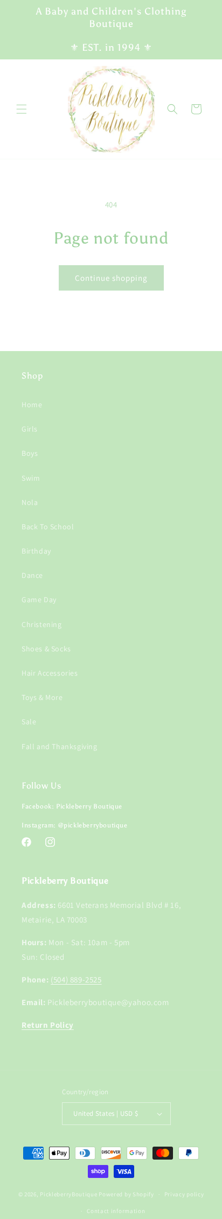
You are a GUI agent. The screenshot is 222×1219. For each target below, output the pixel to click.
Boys (30, 453)
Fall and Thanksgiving (60, 746)
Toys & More (42, 697)
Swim (31, 478)
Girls (30, 429)
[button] (21, 109)
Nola (30, 502)
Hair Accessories (50, 673)
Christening (42, 624)
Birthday (36, 551)
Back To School (48, 526)
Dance (32, 575)
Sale (29, 721)
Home (32, 404)
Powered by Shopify (126, 1194)
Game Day (39, 599)
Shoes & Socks (46, 649)
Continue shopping (111, 278)
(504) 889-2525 (76, 979)
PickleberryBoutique (68, 1194)
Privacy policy (184, 1194)
